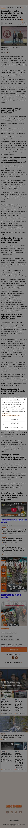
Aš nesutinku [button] (14, 423)
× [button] (24, 399)
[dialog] (14, 413)
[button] (14, 416)
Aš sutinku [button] (14, 419)
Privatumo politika (6, 413)
